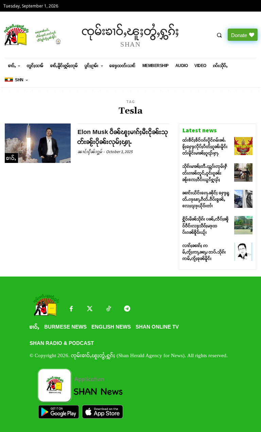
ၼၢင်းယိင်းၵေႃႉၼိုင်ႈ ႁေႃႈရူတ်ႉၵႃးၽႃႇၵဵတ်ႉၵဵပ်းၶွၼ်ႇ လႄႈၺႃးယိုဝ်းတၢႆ (205, 199)
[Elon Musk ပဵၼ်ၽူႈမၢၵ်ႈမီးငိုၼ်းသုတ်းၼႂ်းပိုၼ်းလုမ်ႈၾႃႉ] (38, 143)
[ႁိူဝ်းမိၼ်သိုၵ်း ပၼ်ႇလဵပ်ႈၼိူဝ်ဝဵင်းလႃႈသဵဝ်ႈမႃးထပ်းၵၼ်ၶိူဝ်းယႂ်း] (243, 225)
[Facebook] (71, 309)
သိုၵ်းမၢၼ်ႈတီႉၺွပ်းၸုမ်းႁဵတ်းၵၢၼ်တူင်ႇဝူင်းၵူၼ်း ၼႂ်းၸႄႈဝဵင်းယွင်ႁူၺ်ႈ (204, 173)
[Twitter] (90, 309)
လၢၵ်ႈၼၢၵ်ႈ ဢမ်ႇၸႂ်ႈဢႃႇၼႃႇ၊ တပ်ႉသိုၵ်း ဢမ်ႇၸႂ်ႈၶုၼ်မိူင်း (204, 252)
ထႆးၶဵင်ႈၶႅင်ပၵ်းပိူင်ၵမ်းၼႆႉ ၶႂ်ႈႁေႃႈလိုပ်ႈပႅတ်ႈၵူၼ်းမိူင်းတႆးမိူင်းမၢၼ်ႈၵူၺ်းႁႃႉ (205, 146)
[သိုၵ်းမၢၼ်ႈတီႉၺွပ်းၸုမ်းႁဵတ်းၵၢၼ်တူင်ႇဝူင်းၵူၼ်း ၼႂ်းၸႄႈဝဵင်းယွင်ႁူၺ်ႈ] (243, 172)
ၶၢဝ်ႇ (11, 158)
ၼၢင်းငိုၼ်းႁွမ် (89, 151)
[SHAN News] (32, 34)
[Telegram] (127, 309)
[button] (219, 35)
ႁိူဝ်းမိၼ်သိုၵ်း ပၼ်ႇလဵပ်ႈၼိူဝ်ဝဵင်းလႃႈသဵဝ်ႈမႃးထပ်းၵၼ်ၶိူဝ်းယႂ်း (205, 225)
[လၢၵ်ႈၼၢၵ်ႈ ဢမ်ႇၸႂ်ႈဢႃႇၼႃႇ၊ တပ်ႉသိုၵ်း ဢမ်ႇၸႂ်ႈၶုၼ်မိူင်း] (243, 252)
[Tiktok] (108, 309)
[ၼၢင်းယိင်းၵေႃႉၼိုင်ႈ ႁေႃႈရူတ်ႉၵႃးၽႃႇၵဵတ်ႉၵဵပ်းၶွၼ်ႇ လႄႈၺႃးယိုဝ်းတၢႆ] (243, 199)
